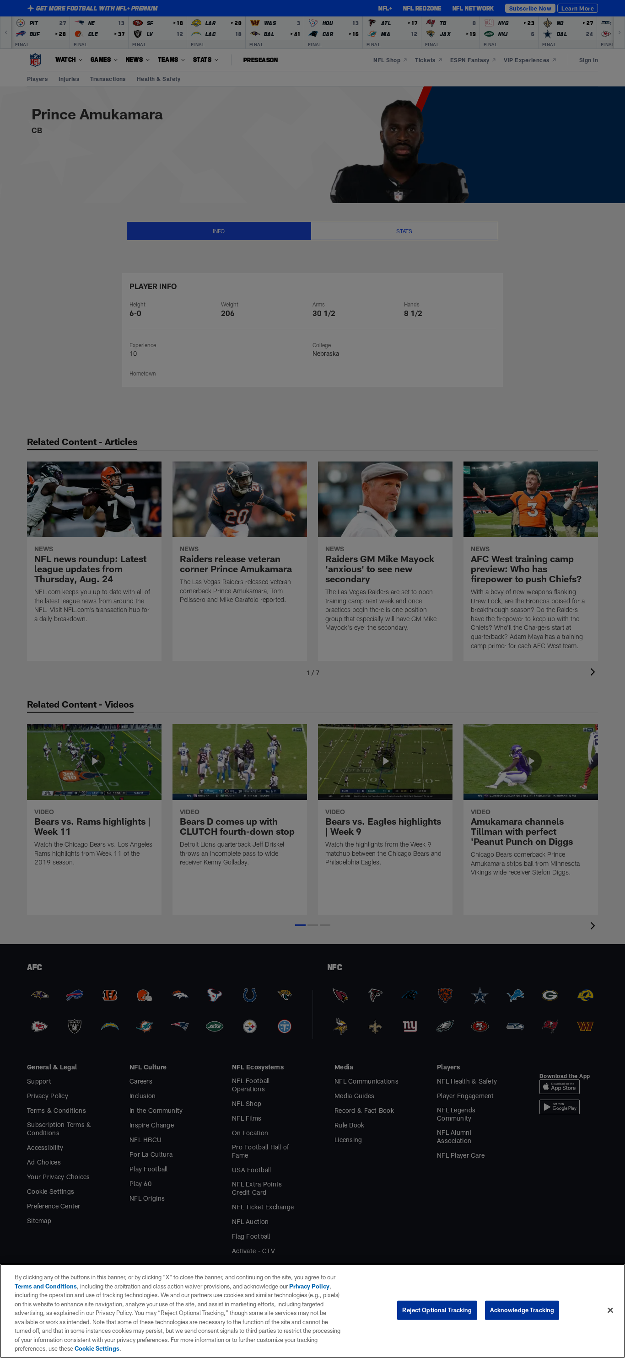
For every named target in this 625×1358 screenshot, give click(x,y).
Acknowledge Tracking (522, 1310)
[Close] (610, 1310)
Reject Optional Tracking (437, 1310)
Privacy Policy (309, 1286)
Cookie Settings (97, 1348)
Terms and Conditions (46, 1286)
